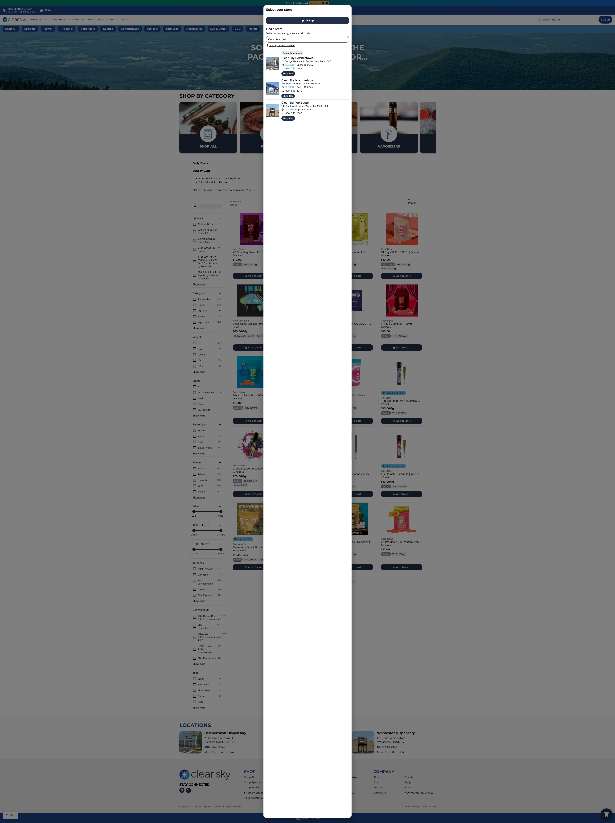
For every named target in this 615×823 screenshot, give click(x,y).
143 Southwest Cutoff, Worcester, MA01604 (304, 106)
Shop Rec (288, 73)
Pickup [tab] (310, 20)
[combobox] (305, 39)
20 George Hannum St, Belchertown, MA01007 (306, 61)
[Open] (346, 39)
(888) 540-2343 (293, 68)
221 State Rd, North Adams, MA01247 (301, 83)
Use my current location (282, 45)
